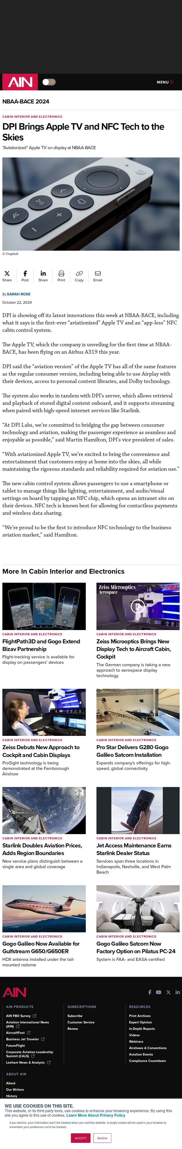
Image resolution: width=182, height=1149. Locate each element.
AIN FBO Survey (18, 1016)
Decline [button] (102, 1138)
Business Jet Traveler (22, 1039)
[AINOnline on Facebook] (149, 993)
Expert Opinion (140, 1022)
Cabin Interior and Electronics (32, 116)
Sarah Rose (18, 294)
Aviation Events (141, 1054)
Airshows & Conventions (148, 1048)
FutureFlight (15, 1046)
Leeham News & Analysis (25, 1063)
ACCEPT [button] (80, 1138)
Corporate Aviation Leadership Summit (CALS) (29, 1054)
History (11, 1096)
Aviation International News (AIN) (27, 1024)
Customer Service (81, 1022)
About (10, 1083)
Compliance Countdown (147, 1061)
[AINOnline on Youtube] (158, 993)
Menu (163, 82)
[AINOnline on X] (168, 993)
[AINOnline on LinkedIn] (178, 993)
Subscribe (75, 1016)
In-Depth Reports (142, 1029)
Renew (73, 1029)
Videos (134, 1035)
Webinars (136, 1042)
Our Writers (15, 1090)
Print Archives (140, 1016)
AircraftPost (15, 1033)
